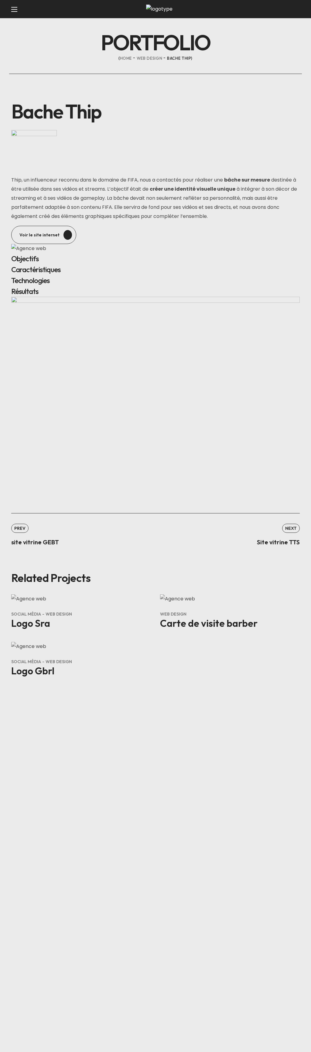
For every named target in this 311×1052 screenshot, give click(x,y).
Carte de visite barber (209, 623)
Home (126, 58)
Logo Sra (30, 623)
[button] (43, 235)
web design (149, 58)
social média (26, 614)
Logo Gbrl (32, 671)
